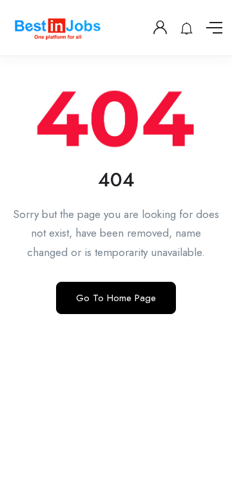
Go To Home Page (116, 298)
